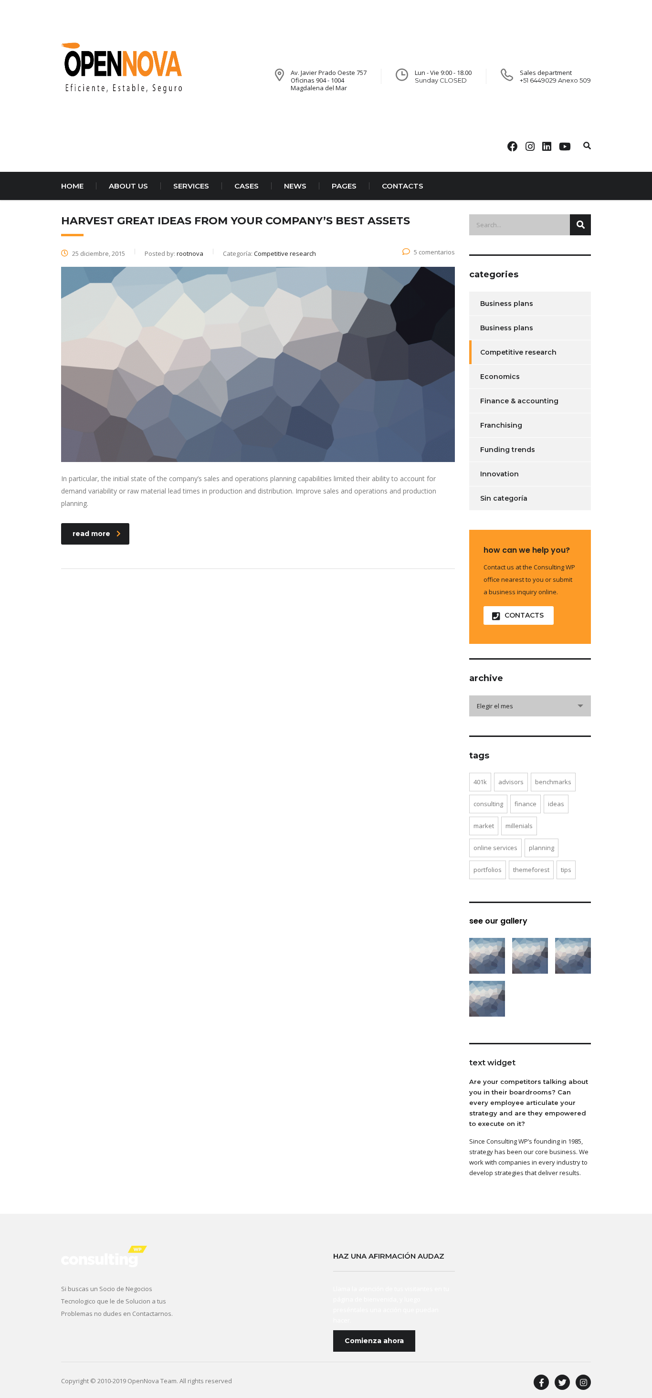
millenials (519, 825)
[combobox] (530, 705)
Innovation (499, 474)
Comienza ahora (374, 1340)
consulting (488, 803)
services (191, 185)
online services (495, 847)
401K (480, 782)
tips (566, 869)
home (72, 185)
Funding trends (507, 449)
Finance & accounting (519, 401)
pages (344, 185)
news (295, 185)
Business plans (506, 303)
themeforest (531, 869)
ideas (556, 803)
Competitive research (518, 352)
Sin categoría (503, 498)
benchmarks (553, 782)
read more (91, 533)
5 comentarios (434, 252)
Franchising (501, 425)
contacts (402, 185)
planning (541, 847)
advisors (511, 782)
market (483, 825)
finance (525, 803)
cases (246, 185)
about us (128, 185)
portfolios (487, 869)
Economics (500, 376)
